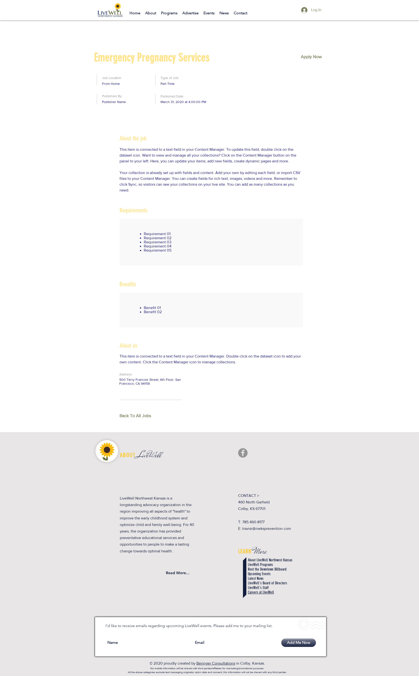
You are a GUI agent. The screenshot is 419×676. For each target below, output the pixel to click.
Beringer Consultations (215, 663)
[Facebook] (243, 453)
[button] (311, 57)
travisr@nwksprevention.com (266, 528)
